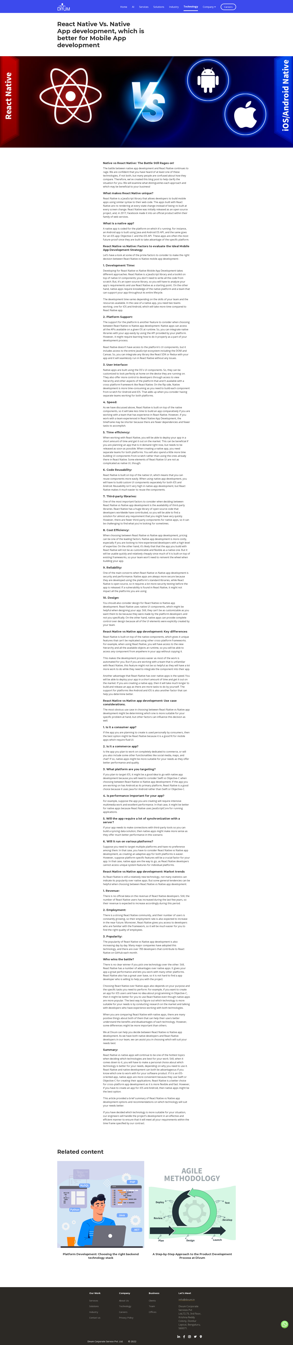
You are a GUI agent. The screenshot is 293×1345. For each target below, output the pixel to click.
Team (152, 1306)
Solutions (158, 7)
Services (143, 7)
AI (133, 7)
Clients (152, 1300)
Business (154, 1293)
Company (208, 7)
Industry (174, 7)
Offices (152, 1311)
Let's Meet (185, 1293)
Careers (228, 6)
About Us (124, 1300)
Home (123, 7)
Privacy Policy (126, 1317)
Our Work (94, 1293)
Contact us (94, 1317)
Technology (191, 6)
